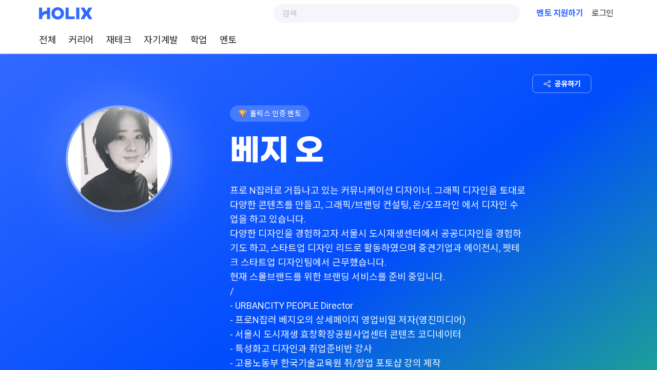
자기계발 (161, 39)
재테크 (119, 39)
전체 (47, 39)
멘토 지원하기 (559, 13)
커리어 (81, 39)
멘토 (228, 39)
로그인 (602, 13)
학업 (198, 39)
